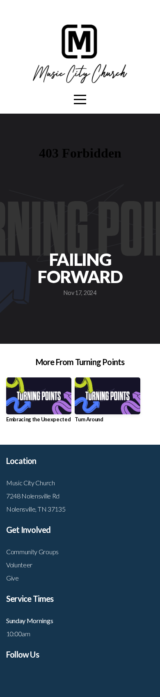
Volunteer (19, 565)
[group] (38, 403)
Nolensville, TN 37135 (35, 509)
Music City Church (30, 483)
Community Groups (32, 551)
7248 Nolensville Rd (32, 496)
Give (12, 578)
